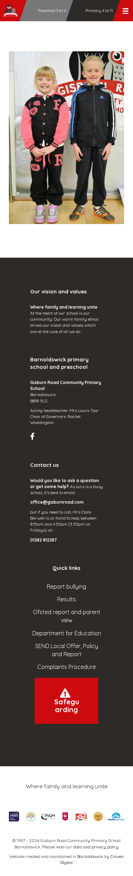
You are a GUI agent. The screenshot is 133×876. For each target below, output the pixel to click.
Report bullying (66, 586)
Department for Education (66, 633)
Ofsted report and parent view (66, 616)
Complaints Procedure (66, 666)
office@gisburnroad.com (57, 502)
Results (66, 599)
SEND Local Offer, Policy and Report (66, 650)
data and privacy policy (95, 846)
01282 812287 (43, 540)
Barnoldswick (90, 856)
